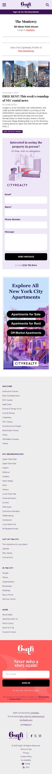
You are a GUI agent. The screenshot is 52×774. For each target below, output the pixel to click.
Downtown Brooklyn (11, 511)
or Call (26, 265)
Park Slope (6, 507)
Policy (4, 435)
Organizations (8, 582)
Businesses (7, 586)
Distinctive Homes (10, 391)
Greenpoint (7, 520)
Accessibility (26, 760)
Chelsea (5, 476)
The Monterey (26, 51)
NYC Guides (7, 400)
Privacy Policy (15, 699)
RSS (27, 767)
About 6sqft (7, 615)
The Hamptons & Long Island (14, 544)
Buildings (6, 590)
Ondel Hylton (11, 104)
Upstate (5, 549)
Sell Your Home (8, 599)
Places (5, 577)
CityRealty (34, 713)
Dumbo (5, 503)
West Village (7, 481)
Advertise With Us (10, 619)
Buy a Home (7, 595)
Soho (4, 485)
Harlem (30, 30)
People (5, 573)
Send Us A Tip (8, 628)
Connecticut (7, 557)
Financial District (9, 498)
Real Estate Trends (12, 131)
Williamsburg (7, 516)
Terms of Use (43, 697)
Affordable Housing (10, 439)
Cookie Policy (26, 756)
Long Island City (9, 524)
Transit (5, 443)
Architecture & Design (11, 426)
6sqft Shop (6, 404)
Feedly (27, 764)
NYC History (7, 422)
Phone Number (12, 219)
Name (8, 207)
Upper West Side (9, 459)
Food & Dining (8, 413)
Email (8, 194)
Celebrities (6, 417)
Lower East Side (9, 494)
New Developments (11, 396)
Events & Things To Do (12, 409)
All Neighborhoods (10, 529)
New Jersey (7, 553)
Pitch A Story (8, 623)
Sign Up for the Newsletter (26, 12)
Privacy (26, 753)
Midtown (6, 472)
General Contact (9, 632)
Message (9, 232)
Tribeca (5, 489)
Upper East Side (9, 463)
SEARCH (48, 4)
